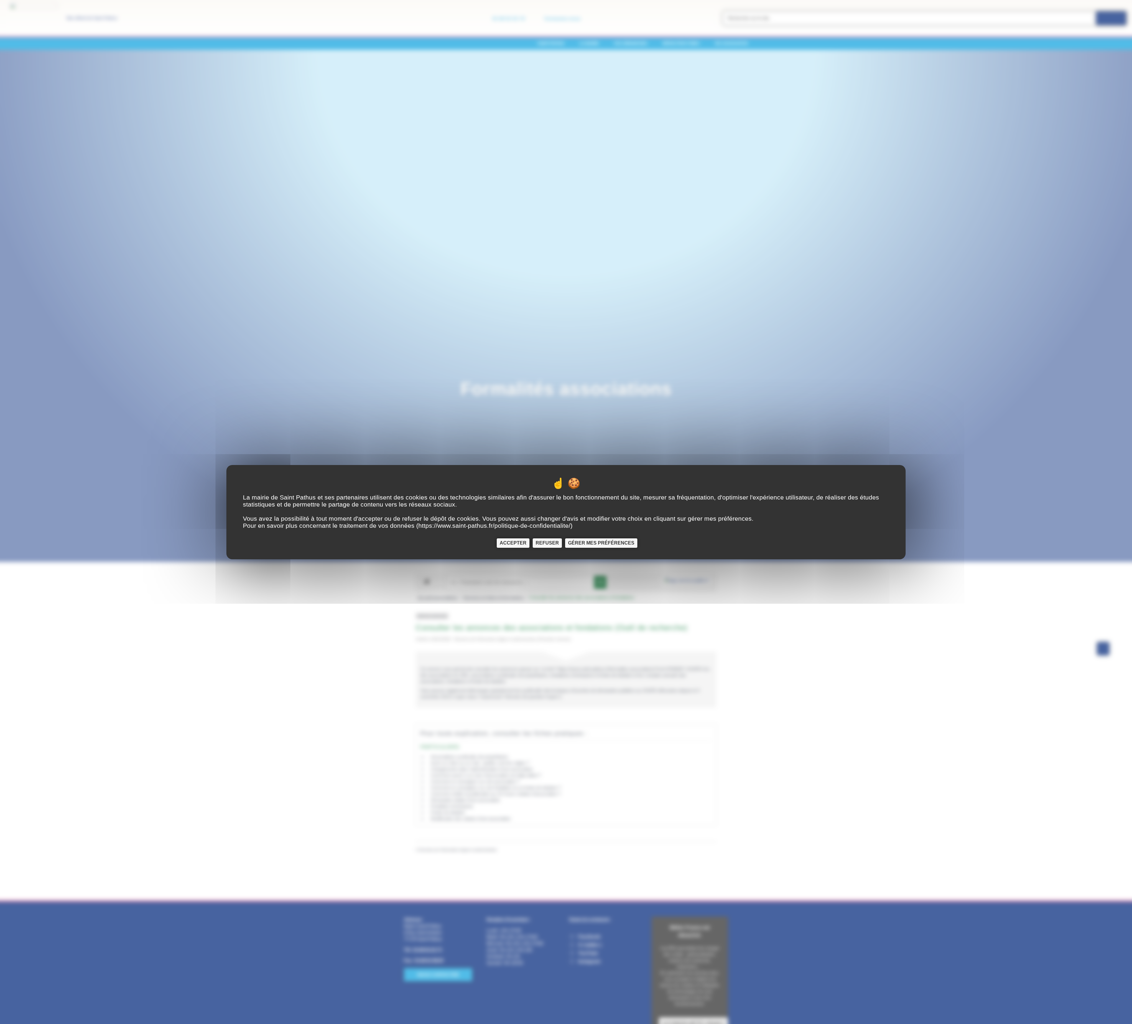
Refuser (547, 542)
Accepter (513, 542)
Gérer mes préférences (601, 542)
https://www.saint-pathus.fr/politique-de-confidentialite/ (494, 525)
